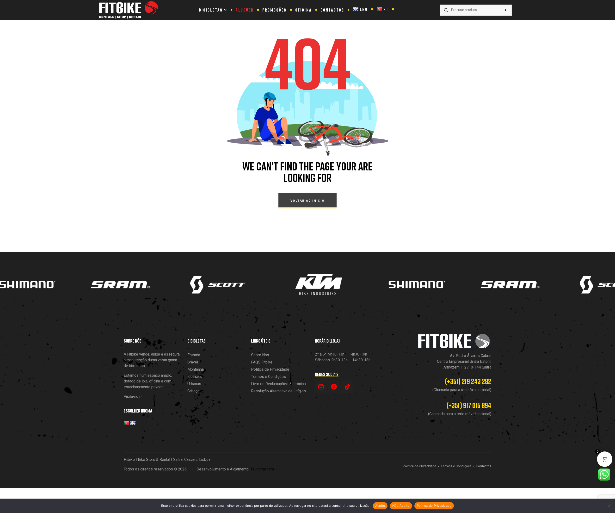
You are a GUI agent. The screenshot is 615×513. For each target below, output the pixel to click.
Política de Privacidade (434, 505)
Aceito (380, 505)
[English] (133, 423)
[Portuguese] (126, 423)
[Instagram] (321, 387)
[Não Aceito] (609, 505)
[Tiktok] (347, 387)
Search (506, 10)
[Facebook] (334, 387)
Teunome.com (262, 469)
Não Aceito (401, 505)
